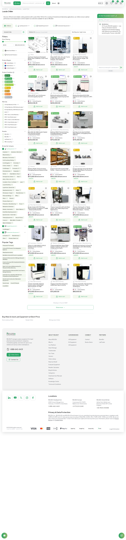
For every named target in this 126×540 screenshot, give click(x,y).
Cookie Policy (59, 420)
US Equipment (72, 339)
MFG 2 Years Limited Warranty (12, 119)
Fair (8, 91)
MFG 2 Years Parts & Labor (11, 122)
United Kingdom (10, 68)
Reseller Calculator (54, 367)
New (8, 75)
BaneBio (7, 136)
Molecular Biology (7, 195)
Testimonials (52, 350)
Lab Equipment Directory (15, 9)
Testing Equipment (7, 217)
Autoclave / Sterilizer (16, 152)
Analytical (5, 152)
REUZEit (7, 134)
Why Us (51, 342)
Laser (21, 182)
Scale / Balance (19, 209)
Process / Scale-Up (7, 201)
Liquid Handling (7, 184)
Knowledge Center (54, 381)
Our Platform (52, 345)
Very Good (10, 85)
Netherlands (9, 65)
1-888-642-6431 (16, 349)
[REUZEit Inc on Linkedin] (9, 397)
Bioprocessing (6, 154)
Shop (18, 3)
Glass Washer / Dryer (15, 174)
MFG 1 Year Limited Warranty (11, 114)
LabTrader (102, 342)
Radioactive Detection (8, 206)
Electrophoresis (6, 171)
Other (4, 198)
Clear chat (110, 70)
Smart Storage (53, 348)
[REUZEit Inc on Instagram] (27, 397)
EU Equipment (72, 342)
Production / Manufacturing (9, 204)
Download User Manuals (55, 376)
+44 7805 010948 (103, 408)
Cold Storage (6, 168)
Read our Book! (53, 362)
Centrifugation (6, 163)
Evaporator (16, 171)
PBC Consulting (8, 141)
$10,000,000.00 (20, 45)
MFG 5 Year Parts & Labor (11, 127)
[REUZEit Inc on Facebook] (33, 397)
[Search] (48, 3)
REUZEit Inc (5, 9)
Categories (52, 373)
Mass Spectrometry (7, 190)
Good (8, 88)
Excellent (9, 81)
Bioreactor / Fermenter (8, 157)
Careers (51, 356)
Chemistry (16, 163)
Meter (17, 190)
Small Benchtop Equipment (9, 212)
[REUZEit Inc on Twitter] (21, 397)
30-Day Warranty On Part (10, 104)
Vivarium (5, 220)
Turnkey (9, 78)
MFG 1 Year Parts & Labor (10, 117)
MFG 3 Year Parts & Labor (11, 124)
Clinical (15, 165)
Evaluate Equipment (54, 364)
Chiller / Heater (6, 165)
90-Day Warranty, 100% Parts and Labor (14, 109)
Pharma (11, 198)
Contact (87, 339)
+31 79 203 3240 (78, 406)
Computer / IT (15, 168)
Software (51, 378)
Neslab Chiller (29, 320)
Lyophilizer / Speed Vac (8, 187)
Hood (18, 176)
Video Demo (15, 355)
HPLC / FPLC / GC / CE (8, 179)
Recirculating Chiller (7, 320)
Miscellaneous (19, 193)
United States (9, 63)
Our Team (51, 353)
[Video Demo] (58, 3)
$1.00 (4, 45)
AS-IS (8, 94)
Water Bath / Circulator (15, 220)
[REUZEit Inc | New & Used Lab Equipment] (7, 3)
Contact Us (14, 359)
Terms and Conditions (55, 384)
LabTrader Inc (8, 139)
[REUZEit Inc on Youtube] (15, 397)
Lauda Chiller (26, 9)
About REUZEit (53, 339)
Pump (20, 204)
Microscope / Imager (8, 193)
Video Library (52, 359)
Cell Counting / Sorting (8, 160)
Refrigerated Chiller (54, 320)
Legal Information (114, 429)
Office (16, 195)
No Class (9, 97)
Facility (4, 174)
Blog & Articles (53, 370)
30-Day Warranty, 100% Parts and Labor (14, 107)
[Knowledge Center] (4, 536)
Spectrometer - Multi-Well (9, 214)
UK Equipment (72, 345)
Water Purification (7, 223)
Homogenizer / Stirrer (8, 176)
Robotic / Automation (8, 209)
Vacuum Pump (19, 217)
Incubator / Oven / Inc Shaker (10, 182)
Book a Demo (89, 342)
